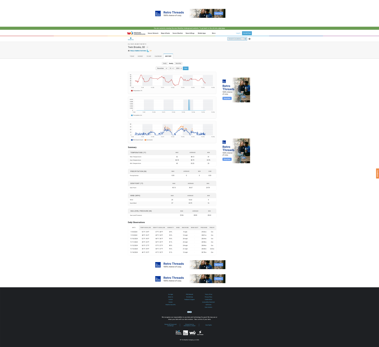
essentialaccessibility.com (189, 312)
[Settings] (249, 38)
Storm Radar (200, 333)
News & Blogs (190, 33)
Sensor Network (153, 33)
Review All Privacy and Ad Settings (170, 325)
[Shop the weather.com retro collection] (189, 13)
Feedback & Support (189, 299)
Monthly (178, 63)
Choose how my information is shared (189, 325)
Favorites (131, 39)
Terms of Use (208, 294)
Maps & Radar (165, 33)
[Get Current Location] (245, 39)
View (185, 68)
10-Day (148, 56)
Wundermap (189, 297)
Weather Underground (192, 333)
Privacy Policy (208, 297)
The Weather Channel (185, 332)
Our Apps (170, 294)
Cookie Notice (208, 299)
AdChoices (208, 304)
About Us (170, 297)
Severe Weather (178, 33)
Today (132, 56)
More (213, 33)
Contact (170, 299)
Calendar (158, 56)
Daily (164, 63)
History (168, 56)
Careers (170, 302)
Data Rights (208, 325)
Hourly (140, 56)
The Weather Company (179, 333)
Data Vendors (208, 307)
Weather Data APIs (171, 304)
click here (221, 28)
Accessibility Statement (208, 302)
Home (136, 33)
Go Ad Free (247, 33)
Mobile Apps (202, 33)
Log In (238, 33)
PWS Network (189, 294)
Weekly (171, 63)
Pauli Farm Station (138, 51)
